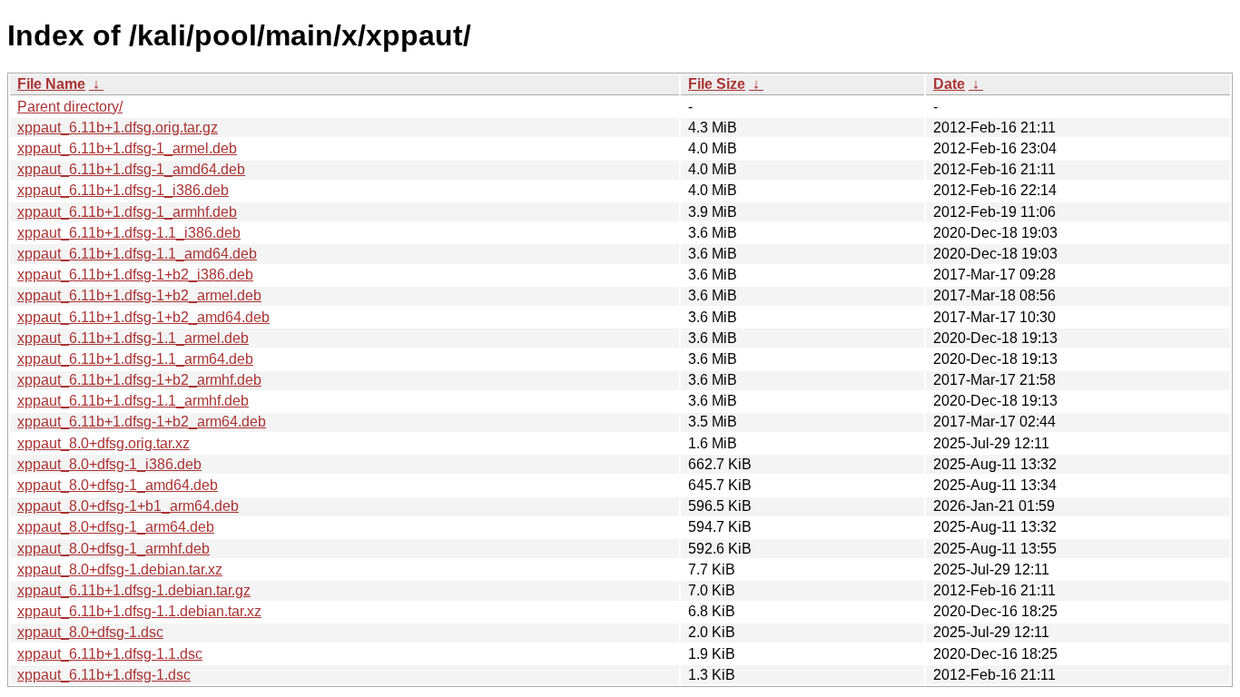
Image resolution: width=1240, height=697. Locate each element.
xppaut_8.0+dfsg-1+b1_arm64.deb (128, 506)
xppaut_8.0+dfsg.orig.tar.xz (103, 443)
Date (949, 84)
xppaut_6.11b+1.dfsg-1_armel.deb (127, 148)
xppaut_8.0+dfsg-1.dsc (90, 632)
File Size (716, 84)
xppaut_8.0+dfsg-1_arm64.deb (115, 527)
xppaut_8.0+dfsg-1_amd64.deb (117, 485)
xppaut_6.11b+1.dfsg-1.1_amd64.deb (137, 253)
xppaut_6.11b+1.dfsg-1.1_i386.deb (129, 233)
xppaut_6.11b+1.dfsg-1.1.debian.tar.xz (139, 611)
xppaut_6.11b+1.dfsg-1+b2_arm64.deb (141, 421)
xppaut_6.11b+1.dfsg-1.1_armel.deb (133, 338)
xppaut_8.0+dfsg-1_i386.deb (109, 464)
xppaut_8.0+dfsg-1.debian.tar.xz (119, 569)
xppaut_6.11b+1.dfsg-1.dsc (104, 674)
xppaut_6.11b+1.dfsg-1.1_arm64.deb (135, 359)
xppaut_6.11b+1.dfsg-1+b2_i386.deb (135, 274)
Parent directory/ (70, 106)
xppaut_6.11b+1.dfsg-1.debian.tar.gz (134, 590)
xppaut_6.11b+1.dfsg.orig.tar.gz (117, 127)
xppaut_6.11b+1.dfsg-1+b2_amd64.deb (143, 317)
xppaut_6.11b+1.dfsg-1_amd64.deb (131, 169)
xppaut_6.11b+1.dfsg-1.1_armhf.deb (133, 400)
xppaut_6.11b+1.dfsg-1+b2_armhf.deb (139, 380)
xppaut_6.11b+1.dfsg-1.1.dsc (109, 654)
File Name (51, 84)
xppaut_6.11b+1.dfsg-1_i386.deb (123, 190)
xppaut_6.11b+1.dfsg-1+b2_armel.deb (139, 295)
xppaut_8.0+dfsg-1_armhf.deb (113, 548)
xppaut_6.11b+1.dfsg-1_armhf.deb (127, 212)
